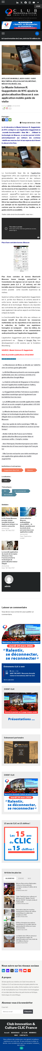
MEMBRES (32, 1032)
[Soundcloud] (37, 2)
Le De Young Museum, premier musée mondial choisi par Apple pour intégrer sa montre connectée (10, 522)
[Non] (40, 1044)
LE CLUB (24, 1032)
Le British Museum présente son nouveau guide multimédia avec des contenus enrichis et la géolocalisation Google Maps (20, 374)
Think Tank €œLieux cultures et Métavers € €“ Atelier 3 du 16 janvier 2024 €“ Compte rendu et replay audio (26, 899)
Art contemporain (20, 491)
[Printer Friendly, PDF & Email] (7, 108)
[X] (21, 2)
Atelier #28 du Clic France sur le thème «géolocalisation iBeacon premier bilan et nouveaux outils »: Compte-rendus (17, 436)
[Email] (9, 119)
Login (38, 6)
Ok (21, 1048)
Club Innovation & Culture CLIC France (21, 1025)
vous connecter (16, 612)
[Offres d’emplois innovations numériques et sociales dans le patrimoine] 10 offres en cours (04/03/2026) (26, 925)
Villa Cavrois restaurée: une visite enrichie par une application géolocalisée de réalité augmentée (20, 456)
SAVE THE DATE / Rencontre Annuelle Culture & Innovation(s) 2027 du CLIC (22, 674)
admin (9, 106)
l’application (35, 173)
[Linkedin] (7, 970)
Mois (29, 878)
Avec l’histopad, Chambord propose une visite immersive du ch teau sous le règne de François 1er (20, 446)
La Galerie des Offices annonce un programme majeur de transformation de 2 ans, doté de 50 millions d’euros (26, 938)
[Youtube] (33, 2)
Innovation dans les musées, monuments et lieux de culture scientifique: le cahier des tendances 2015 (26, 912)
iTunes (20, 340)
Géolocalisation (20, 81)
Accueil (6, 1032)
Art (5, 491)
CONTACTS (24, 1035)
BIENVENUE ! (15, 1032)
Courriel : (5, 1007)
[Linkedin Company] (17, 2)
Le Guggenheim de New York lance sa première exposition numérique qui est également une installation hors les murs (20, 394)
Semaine (21, 878)
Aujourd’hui (10, 878)
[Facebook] (25, 2)
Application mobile (10, 78)
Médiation (6, 84)
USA (19, 84)
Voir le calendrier (9, 680)
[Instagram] (29, 2)
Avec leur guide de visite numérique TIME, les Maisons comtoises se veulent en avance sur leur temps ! (20, 426)
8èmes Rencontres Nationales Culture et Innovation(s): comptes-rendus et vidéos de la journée (26, 886)
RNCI (16, 1035)
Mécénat (32, 81)
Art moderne (8, 494)
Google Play (31, 340)
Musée (14, 84)
